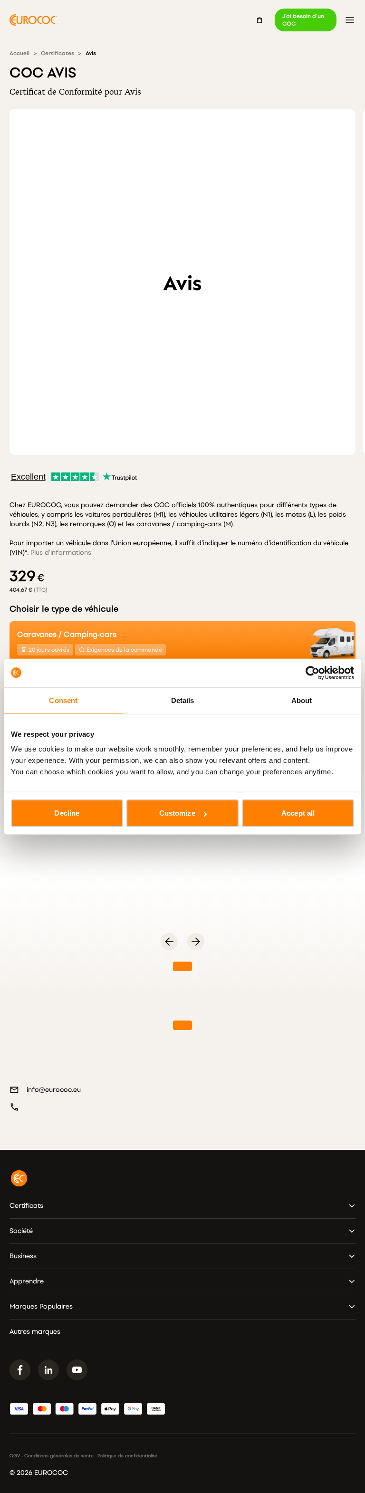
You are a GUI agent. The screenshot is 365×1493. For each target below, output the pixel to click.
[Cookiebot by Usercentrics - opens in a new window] (312, 672)
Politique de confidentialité (127, 1456)
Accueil (19, 53)
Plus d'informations (60, 553)
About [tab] (301, 700)
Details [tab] (182, 700)
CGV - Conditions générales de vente (52, 1456)
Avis (91, 53)
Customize (177, 813)
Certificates (57, 53)
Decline (66, 813)
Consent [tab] (63, 700)
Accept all (298, 813)
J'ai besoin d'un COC (303, 20)
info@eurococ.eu (54, 1090)
